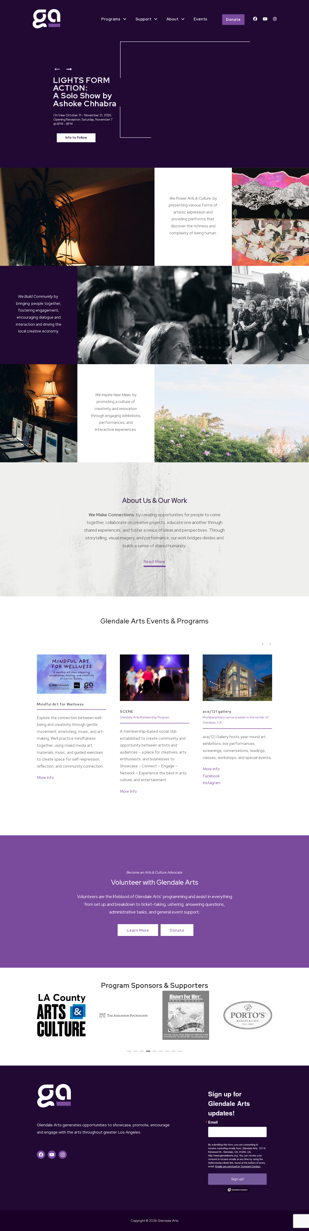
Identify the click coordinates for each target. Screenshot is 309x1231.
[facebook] (255, 19)
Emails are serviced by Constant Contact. (238, 1166)
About (172, 19)
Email (213, 1122)
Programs (110, 19)
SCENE (126, 711)
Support (143, 19)
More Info (45, 777)
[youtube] (265, 19)
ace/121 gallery (217, 711)
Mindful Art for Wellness (60, 704)
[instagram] (275, 19)
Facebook (211, 775)
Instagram (212, 782)
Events (200, 19)
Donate (233, 19)
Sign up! (237, 1179)
